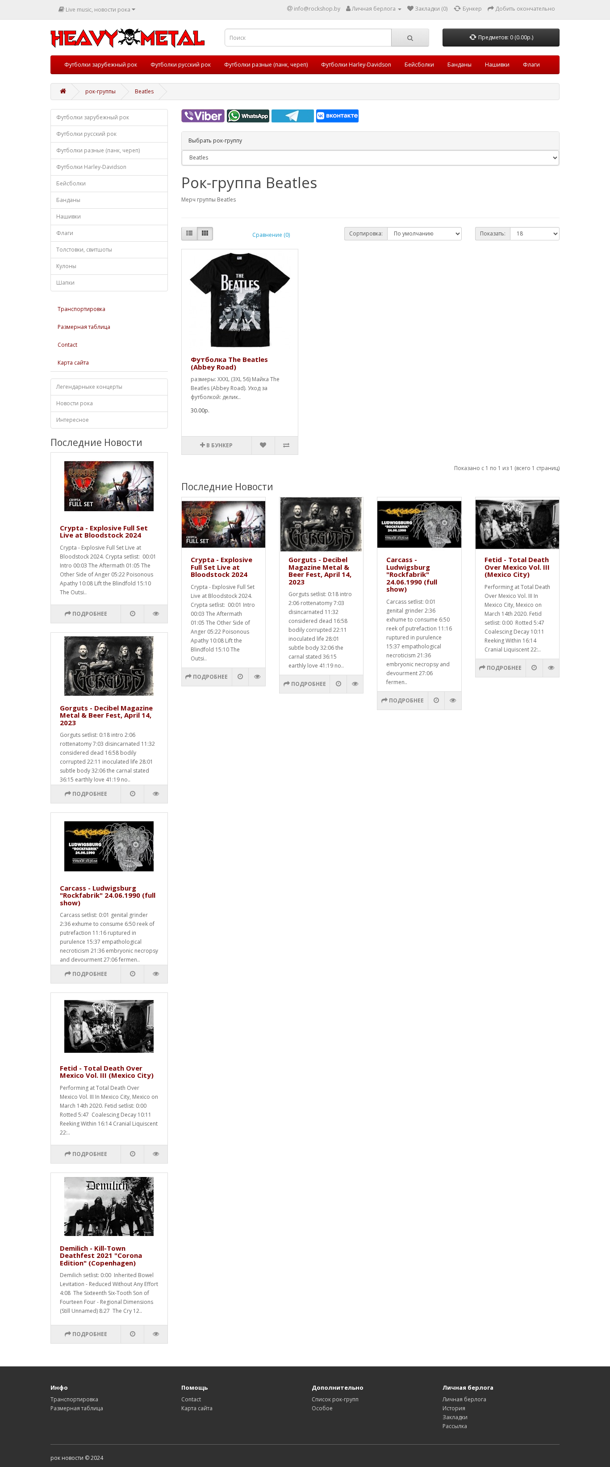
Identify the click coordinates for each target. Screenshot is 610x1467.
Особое (322, 1408)
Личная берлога (464, 1399)
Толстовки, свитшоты (84, 249)
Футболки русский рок (180, 64)
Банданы (459, 64)
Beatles (144, 91)
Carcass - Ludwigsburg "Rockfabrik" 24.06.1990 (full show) (107, 895)
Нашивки (497, 64)
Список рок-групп (335, 1399)
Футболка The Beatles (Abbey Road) (229, 363)
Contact (67, 345)
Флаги (531, 64)
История (454, 1408)
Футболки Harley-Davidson (356, 64)
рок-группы (100, 91)
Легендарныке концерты (89, 387)
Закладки (455, 1417)
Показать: (493, 233)
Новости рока (74, 403)
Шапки (65, 282)
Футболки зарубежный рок (100, 64)
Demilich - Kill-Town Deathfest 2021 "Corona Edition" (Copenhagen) (101, 1255)
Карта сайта (73, 362)
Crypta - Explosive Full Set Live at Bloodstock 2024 (104, 531)
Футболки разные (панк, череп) (266, 64)
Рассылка (455, 1426)
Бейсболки (419, 64)
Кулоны (66, 266)
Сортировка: (366, 233)
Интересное (72, 420)
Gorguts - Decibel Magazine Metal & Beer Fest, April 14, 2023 (106, 715)
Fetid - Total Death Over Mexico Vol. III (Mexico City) (107, 1071)
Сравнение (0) (271, 235)
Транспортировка (81, 309)
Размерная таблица (84, 327)
